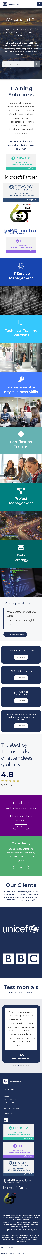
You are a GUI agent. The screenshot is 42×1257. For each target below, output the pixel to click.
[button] (15, 634)
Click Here (21, 657)
